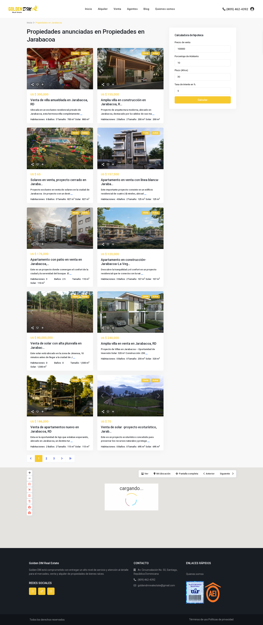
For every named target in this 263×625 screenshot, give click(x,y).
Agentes (132, 9)
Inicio (88, 9)
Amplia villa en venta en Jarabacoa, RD (128, 343)
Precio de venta (182, 42)
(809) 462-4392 (237, 9)
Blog (146, 9)
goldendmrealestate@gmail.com (156, 585)
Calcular (203, 99)
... (81, 113)
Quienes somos (165, 9)
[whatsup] (32, 591)
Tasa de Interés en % (185, 84)
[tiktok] (41, 591)
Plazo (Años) (181, 70)
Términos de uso (198, 619)
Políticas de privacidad (220, 619)
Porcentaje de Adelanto (187, 56)
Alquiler (103, 9)
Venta (117, 9)
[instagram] (51, 591)
